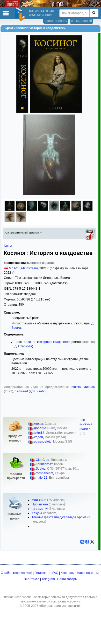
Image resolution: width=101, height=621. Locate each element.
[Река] (87, 210)
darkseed (21, 391)
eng (17, 573)
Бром (8, 246)
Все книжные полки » (86, 424)
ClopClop (42, 460)
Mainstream (29, 268)
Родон (38, 437)
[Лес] (43, 210)
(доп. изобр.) (37, 391)
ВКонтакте (31, 579)
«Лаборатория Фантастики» (60, 606)
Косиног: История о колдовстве (47, 342)
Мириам (89, 387)
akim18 (39, 433)
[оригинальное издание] (21, 210)
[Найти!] (93, 13)
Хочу (35, 513)
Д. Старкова (23, 346)
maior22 (41, 477)
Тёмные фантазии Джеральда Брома (59, 517)
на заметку (40, 509)
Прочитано (40, 504)
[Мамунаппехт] (76, 210)
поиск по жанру (56, 21)
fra (23, 573)
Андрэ (38, 424)
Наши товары (67, 579)
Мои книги (39, 500)
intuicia (76, 387)
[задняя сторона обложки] (9, 210)
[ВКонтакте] (82, 542)
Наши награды (88, 573)
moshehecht (44, 473)
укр (28, 573)
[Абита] (32, 210)
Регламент (42, 573)
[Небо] (54, 210)
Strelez (41, 468)
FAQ (55, 573)
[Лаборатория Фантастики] (21, 14)
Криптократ (44, 464)
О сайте (6, 573)
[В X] (92, 542)
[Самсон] (65, 210)
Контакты (68, 573)
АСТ (17, 268)
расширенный (81, 21)
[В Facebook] (87, 542)
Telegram (48, 579)
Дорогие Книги (44, 428)
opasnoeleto (43, 441)
